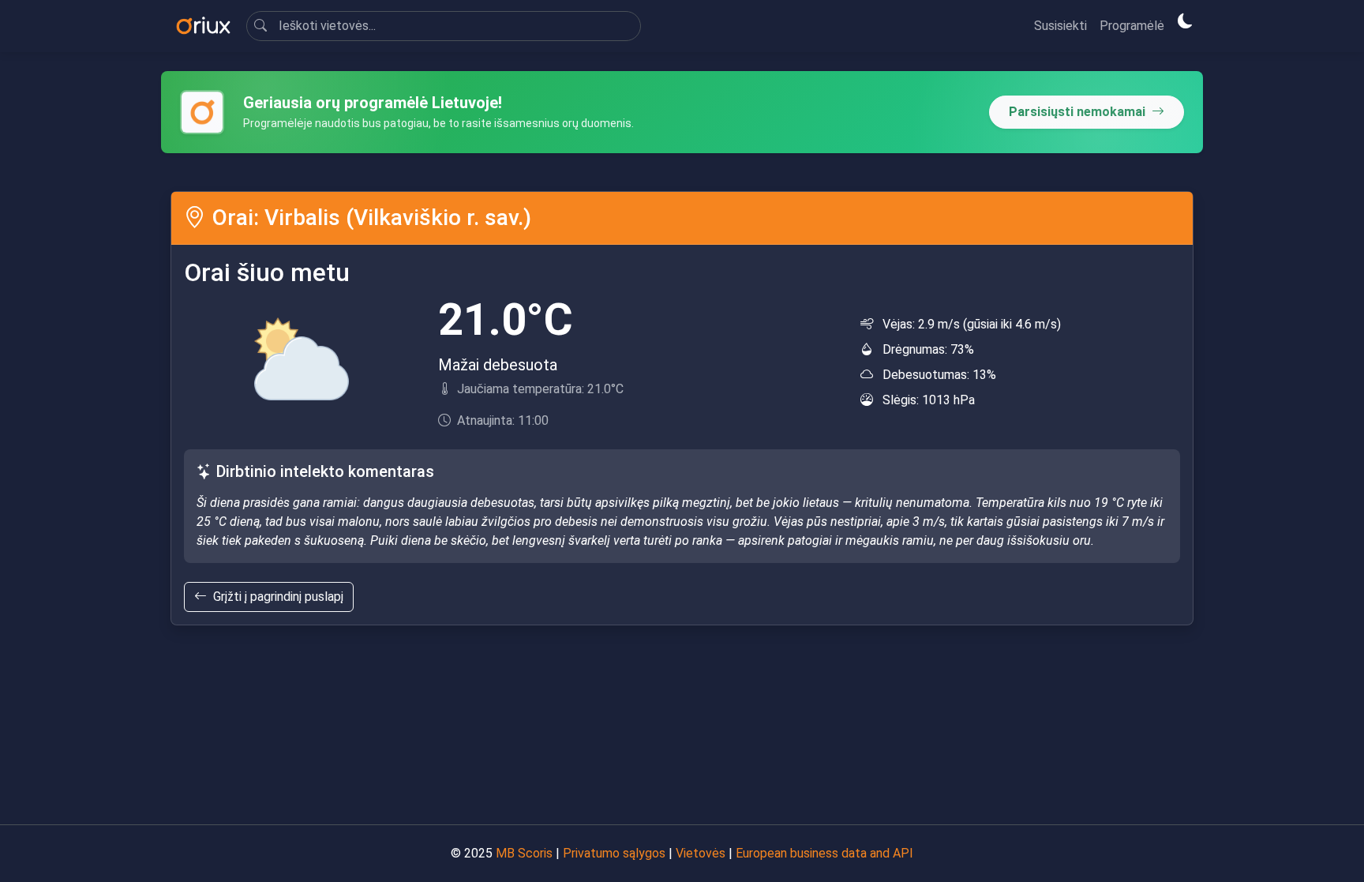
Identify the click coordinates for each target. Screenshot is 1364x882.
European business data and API (824, 853)
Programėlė (1132, 25)
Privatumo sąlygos (614, 853)
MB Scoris (524, 853)
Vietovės (700, 853)
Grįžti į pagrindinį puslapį (278, 596)
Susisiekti (1060, 25)
